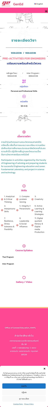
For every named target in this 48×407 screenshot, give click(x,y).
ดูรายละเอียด (24, 399)
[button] (44, 369)
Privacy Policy (29, 404)
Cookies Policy (18, 404)
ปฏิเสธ (24, 392)
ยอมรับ (24, 386)
